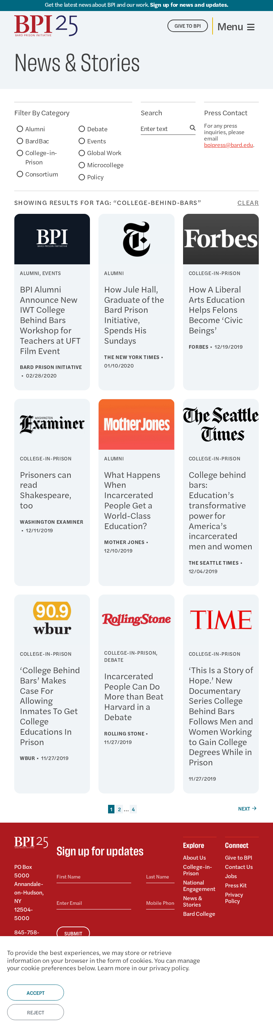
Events (96, 140)
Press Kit (236, 885)
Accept (35, 992)
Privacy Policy (234, 897)
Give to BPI (238, 857)
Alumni (35, 128)
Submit (73, 933)
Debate (97, 128)
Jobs (231, 876)
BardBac (37, 140)
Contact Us (239, 866)
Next (244, 808)
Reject (35, 1012)
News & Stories (192, 901)
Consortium (41, 173)
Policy (95, 176)
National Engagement (199, 885)
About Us (194, 857)
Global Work (104, 152)
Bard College (199, 913)
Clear (248, 202)
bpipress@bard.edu (228, 145)
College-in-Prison (41, 157)
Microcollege (105, 164)
